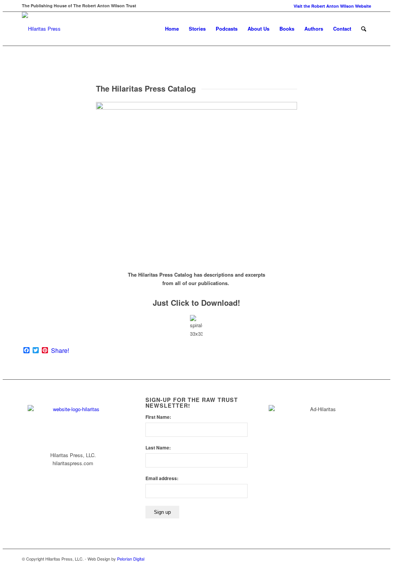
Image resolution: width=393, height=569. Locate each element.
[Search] (363, 29)
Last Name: (158, 447)
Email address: (161, 478)
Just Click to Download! (196, 302)
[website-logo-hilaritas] (41, 29)
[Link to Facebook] (354, 558)
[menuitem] (330, 6)
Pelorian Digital (130, 559)
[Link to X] (365, 558)
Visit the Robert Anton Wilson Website (332, 6)
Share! (60, 351)
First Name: (158, 417)
